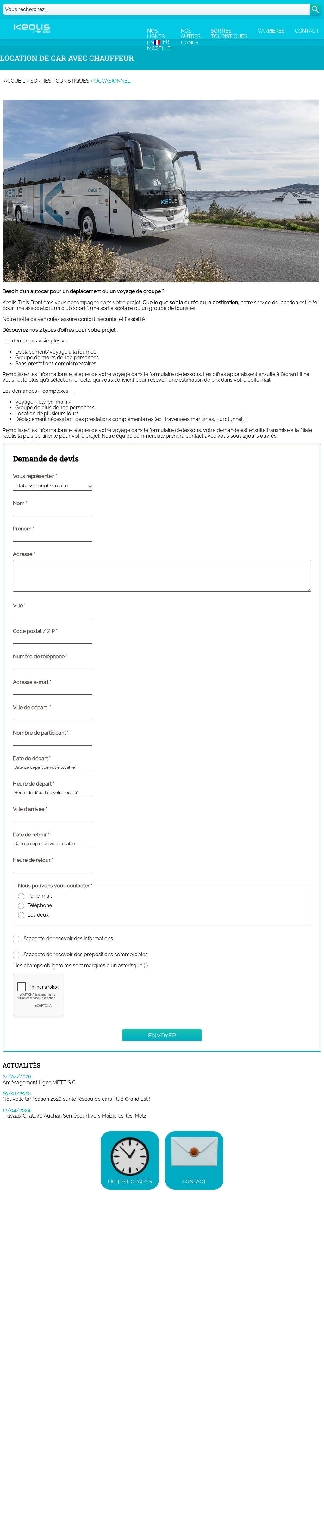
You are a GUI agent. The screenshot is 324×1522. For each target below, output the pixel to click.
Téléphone (40, 905)
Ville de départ (45, 708)
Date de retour (44, 835)
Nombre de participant (54, 733)
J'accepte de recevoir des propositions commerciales (85, 954)
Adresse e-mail (45, 682)
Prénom (36, 529)
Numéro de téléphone (53, 657)
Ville (32, 606)
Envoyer (162, 1035)
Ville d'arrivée (43, 809)
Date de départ (45, 758)
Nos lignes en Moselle (159, 33)
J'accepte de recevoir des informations (67, 939)
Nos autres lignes (191, 33)
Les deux (38, 915)
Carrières (271, 31)
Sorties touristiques (229, 33)
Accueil (14, 81)
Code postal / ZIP (48, 631)
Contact (307, 31)
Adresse (22, 554)
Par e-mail (40, 896)
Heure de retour (46, 860)
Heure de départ (46, 784)
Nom (33, 503)
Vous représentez (33, 476)
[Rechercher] (315, 9)
